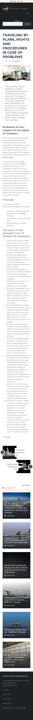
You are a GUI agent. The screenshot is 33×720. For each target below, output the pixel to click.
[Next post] (30, 466)
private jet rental (8, 157)
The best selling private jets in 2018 (12, 466)
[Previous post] (2, 452)
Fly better (8, 437)
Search (17, 21)
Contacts (5, 690)
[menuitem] (11, 1)
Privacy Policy (7, 699)
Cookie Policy (7, 703)
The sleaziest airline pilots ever (20, 452)
